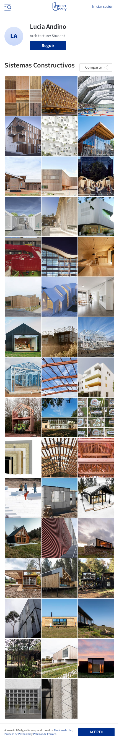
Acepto (96, 732)
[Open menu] (7, 7)
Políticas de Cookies (44, 734)
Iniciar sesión (102, 7)
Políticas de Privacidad (17, 734)
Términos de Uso (63, 730)
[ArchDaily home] (59, 6)
